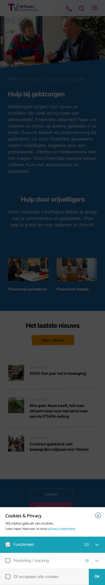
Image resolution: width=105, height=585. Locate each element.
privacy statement (61, 529)
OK (97, 577)
